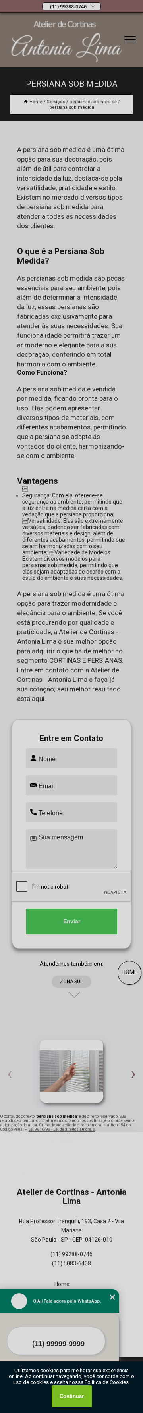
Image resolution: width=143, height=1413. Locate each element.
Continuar (72, 1396)
